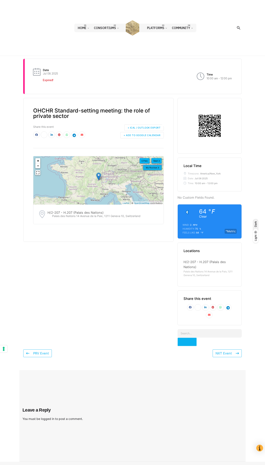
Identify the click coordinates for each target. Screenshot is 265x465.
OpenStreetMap (142, 203)
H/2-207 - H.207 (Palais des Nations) (76, 212)
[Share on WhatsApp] (66, 134)
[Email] (82, 134)
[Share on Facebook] (36, 134)
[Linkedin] (51, 134)
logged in (47, 419)
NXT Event (224, 353)
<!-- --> (98, 180)
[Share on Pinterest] (59, 134)
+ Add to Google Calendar (142, 135)
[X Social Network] (44, 134)
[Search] (238, 28)
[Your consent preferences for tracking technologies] (3, 349)
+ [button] (38, 161)
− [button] (38, 166)
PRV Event (41, 353)
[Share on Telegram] (74, 134)
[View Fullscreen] (37, 172)
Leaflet (126, 203)
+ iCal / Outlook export (144, 127)
